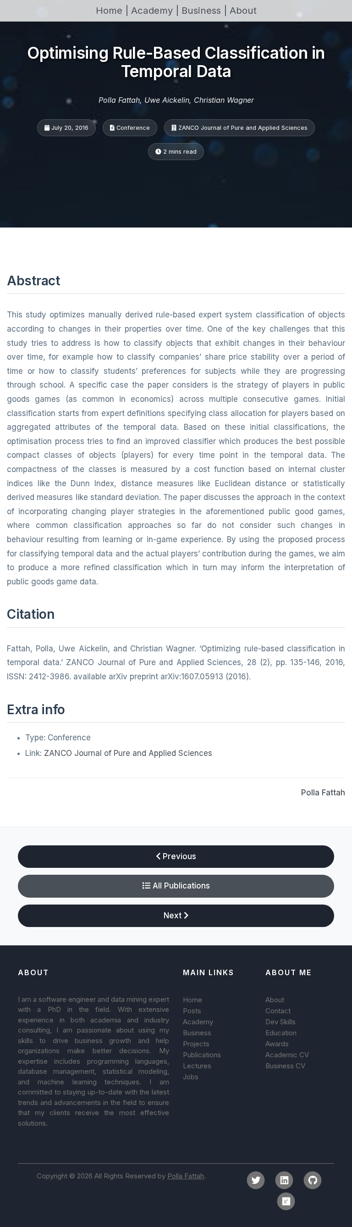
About (243, 10)
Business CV (285, 1065)
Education (281, 1032)
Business (197, 1032)
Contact (278, 1010)
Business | (206, 10)
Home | (113, 10)
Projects (196, 1043)
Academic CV (287, 1054)
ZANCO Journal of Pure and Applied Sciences (128, 753)
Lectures (197, 1065)
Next (174, 915)
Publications (202, 1054)
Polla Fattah (323, 792)
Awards (277, 1043)
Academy (198, 1021)
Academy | (156, 10)
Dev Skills (280, 1021)
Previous (178, 856)
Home (192, 999)
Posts (192, 1010)
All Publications (180, 885)
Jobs (190, 1076)
